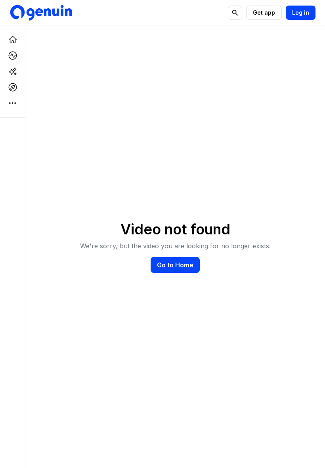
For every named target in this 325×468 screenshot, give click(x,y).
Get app (264, 12)
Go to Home (175, 265)
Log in (300, 12)
